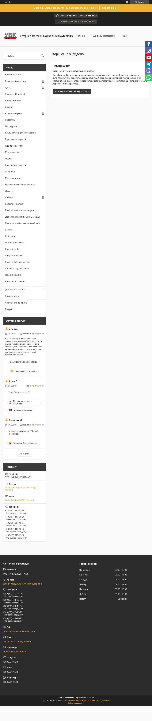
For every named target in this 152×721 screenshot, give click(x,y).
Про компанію (12, 296)
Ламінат (9, 191)
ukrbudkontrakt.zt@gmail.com (19, 500)
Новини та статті (13, 74)
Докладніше (109, 8)
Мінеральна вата (13, 178)
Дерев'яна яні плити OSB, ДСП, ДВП (23, 217)
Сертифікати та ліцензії (16, 303)
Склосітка (10, 120)
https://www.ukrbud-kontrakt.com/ (19, 631)
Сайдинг (9, 197)
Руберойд (10, 236)
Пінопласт (10, 171)
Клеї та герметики (14, 146)
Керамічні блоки (13, 100)
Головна (81, 36)
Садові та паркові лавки (17, 268)
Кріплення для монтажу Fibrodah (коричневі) (23, 432)
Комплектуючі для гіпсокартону (20, 133)
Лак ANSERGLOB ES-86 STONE (23, 362)
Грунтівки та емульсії (15, 139)
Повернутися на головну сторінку (72, 91)
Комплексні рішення (15, 281)
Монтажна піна (12, 152)
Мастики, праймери (14, 242)
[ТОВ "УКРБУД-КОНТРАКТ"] (10, 36)
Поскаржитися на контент (75, 700)
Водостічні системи (14, 204)
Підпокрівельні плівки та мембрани (22, 223)
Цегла (8, 87)
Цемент (9, 107)
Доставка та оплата (15, 289)
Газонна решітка (13, 275)
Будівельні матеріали (104, 36)
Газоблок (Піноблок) (15, 94)
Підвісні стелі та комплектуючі (20, 210)
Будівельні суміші (13, 113)
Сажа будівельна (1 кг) (19, 392)
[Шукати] (42, 55)
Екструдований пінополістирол (20, 184)
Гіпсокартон (11, 126)
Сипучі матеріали (13, 255)
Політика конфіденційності (99, 700)
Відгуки (8, 309)
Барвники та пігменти (15, 165)
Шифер (8, 230)
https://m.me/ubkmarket (14, 651)
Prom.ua (90, 698)
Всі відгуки (24, 454)
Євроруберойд (12, 249)
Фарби (8, 159)
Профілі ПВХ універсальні (17, 262)
